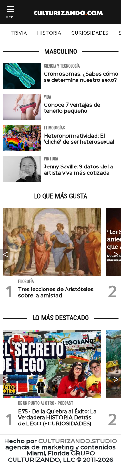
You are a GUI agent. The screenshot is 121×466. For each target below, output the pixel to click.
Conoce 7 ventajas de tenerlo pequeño (72, 108)
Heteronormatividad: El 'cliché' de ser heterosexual (79, 139)
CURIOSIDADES (89, 32)
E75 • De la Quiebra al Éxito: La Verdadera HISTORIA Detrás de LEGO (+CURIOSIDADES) (57, 417)
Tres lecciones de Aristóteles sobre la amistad (56, 292)
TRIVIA (18, 32)
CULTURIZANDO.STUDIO (77, 441)
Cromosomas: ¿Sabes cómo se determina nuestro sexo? (81, 77)
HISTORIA (49, 32)
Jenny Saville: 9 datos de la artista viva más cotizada (78, 170)
